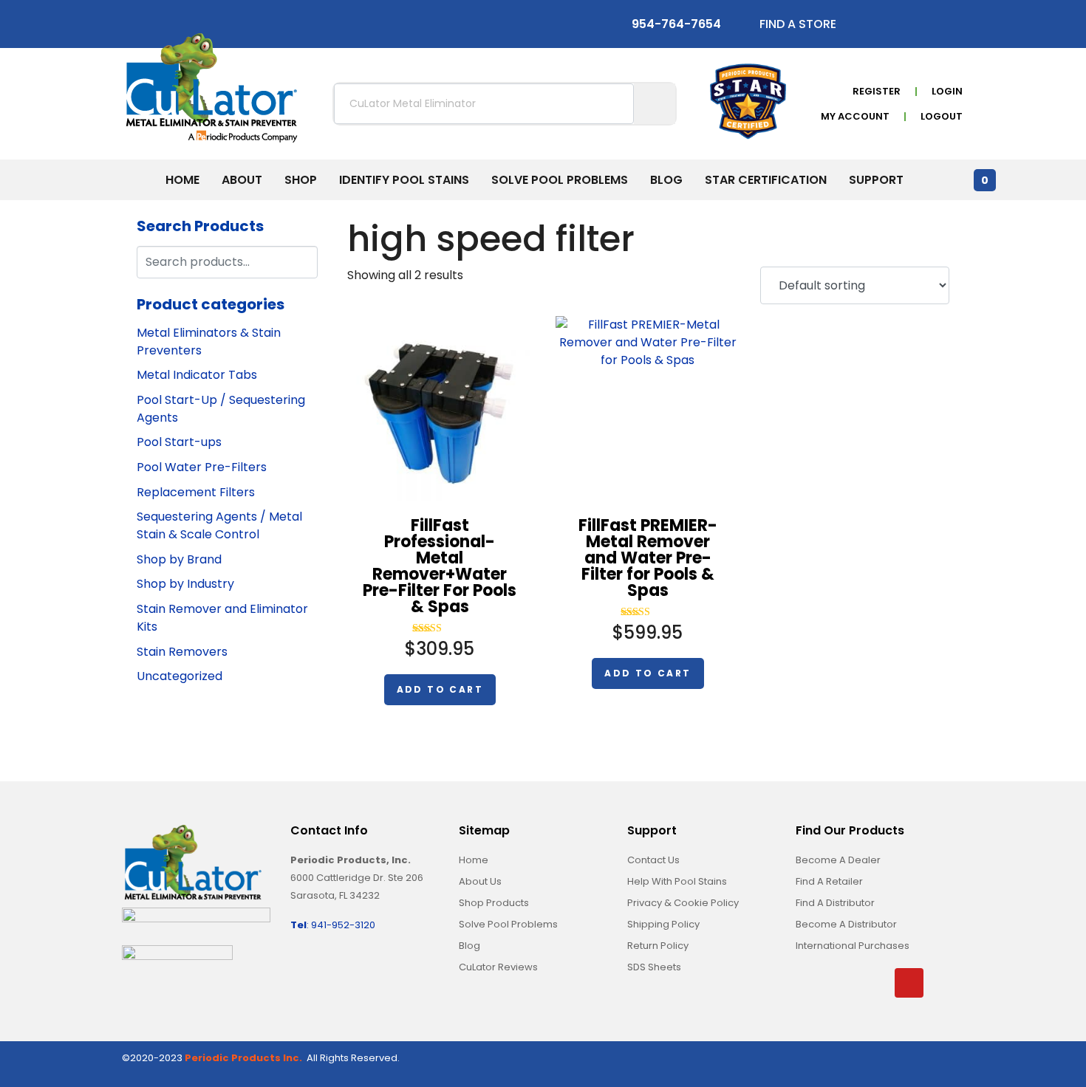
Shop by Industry (185, 583)
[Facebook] (810, 983)
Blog (666, 179)
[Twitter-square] (897, 27)
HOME (182, 179)
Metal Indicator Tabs (197, 374)
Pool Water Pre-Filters (202, 467)
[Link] (942, 983)
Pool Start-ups (179, 441)
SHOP (300, 179)
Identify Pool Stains (404, 179)
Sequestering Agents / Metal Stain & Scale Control (219, 525)
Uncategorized (179, 676)
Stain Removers (182, 651)
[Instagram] (917, 27)
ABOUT (242, 179)
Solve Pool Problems (559, 179)
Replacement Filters (196, 492)
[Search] (304, 260)
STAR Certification (766, 179)
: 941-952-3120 (332, 925)
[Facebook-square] (876, 27)
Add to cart (440, 689)
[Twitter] (843, 983)
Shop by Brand (179, 559)
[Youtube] (938, 27)
